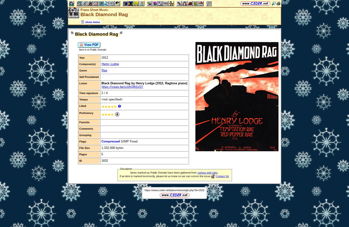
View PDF (91, 45)
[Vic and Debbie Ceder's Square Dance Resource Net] (255, 3)
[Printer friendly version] (278, 3)
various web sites (208, 172)
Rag (104, 70)
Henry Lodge (110, 64)
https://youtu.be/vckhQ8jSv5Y (122, 87)
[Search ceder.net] (274, 3)
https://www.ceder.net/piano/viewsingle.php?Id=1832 (174, 190)
